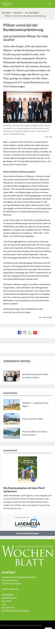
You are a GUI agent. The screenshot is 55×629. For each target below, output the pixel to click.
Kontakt (7, 601)
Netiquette (8, 607)
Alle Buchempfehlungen (27, 533)
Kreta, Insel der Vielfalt (32, 418)
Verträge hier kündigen (15, 610)
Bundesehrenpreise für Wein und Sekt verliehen (35, 376)
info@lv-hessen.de (10, 589)
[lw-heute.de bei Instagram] (24, 333)
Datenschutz (9, 598)
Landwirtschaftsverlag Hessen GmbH (24, 625)
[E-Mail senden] (35, 333)
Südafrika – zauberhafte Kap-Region (35, 404)
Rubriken (18, 12)
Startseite (6, 12)
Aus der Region (32, 12)
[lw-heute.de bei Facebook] (19, 333)
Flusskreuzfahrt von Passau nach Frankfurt (34, 433)
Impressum (8, 594)
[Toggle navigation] (49, 4)
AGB (4, 604)
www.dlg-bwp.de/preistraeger (16, 312)
